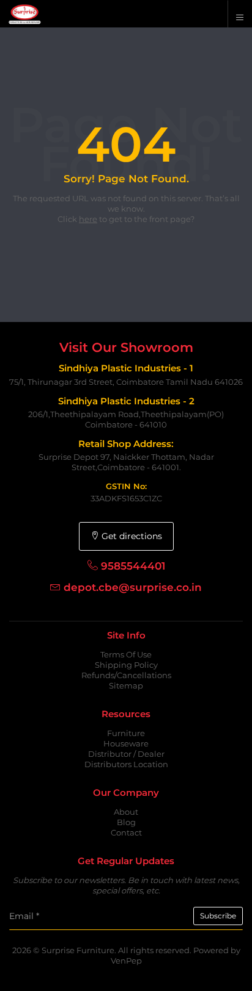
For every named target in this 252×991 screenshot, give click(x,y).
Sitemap (126, 685)
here (88, 219)
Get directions (130, 536)
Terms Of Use (126, 654)
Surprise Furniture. (80, 950)
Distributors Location (126, 764)
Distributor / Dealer (126, 754)
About (126, 812)
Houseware (126, 743)
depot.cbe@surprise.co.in (133, 587)
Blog (126, 822)
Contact (126, 832)
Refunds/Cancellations (126, 675)
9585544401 (133, 566)
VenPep (126, 960)
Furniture (126, 733)
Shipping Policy (126, 665)
